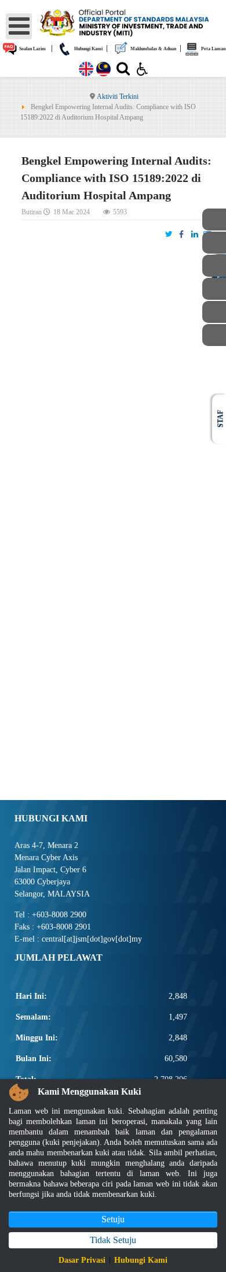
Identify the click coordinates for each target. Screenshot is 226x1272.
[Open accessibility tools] (142, 68)
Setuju (113, 1219)
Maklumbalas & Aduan (152, 48)
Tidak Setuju (113, 1240)
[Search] (123, 71)
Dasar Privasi (82, 1260)
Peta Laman (212, 48)
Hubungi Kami (88, 48)
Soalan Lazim (32, 48)
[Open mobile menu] (19, 26)
